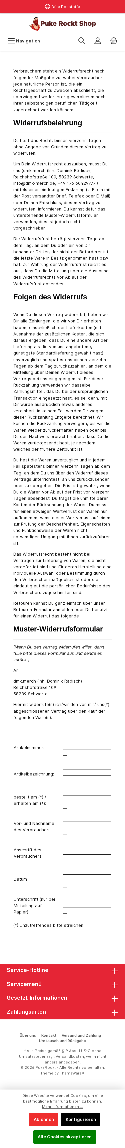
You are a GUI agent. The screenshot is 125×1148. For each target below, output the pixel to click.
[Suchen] (82, 41)
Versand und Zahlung (81, 1035)
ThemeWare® (72, 1073)
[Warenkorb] (114, 41)
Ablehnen (44, 1119)
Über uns (28, 1035)
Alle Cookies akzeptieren (65, 1136)
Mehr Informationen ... (62, 1106)
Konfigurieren (81, 1119)
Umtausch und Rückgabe (62, 1040)
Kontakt (49, 1035)
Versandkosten (70, 1056)
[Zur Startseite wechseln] (62, 24)
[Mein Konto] (98, 41)
